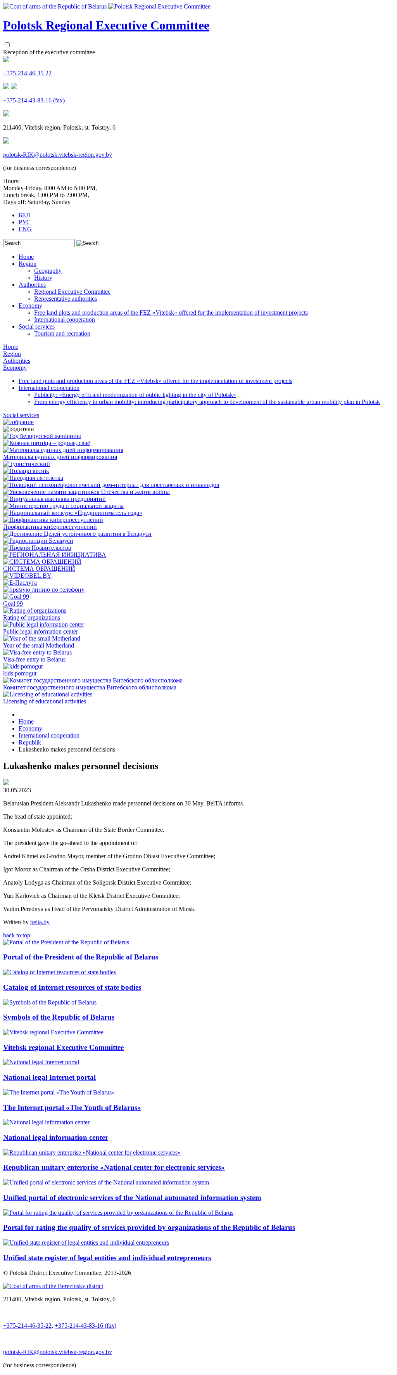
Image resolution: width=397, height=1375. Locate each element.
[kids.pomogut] (23, 666)
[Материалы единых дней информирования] (63, 450)
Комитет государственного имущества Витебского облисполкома (89, 687)
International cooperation (64, 319)
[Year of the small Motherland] (41, 638)
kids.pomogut (19, 673)
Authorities (32, 284)
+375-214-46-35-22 (27, 73)
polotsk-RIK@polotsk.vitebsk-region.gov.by (57, 154)
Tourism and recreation (62, 333)
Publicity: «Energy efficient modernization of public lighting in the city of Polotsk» (135, 394)
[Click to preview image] (6, 783)
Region (27, 263)
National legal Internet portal (49, 1077)
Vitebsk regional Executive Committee (63, 1047)
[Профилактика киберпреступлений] (53, 519)
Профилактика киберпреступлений (50, 526)
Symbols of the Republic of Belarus (58, 1017)
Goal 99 (13, 603)
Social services (37, 326)
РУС (25, 222)
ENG (25, 229)
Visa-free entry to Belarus (34, 659)
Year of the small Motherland (38, 645)
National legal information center (55, 1137)
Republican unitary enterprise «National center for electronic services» (114, 1167)
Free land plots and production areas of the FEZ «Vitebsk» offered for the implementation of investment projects (171, 312)
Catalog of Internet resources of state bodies (72, 987)
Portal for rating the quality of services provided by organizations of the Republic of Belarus (149, 1227)
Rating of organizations (31, 617)
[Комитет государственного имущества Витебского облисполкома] (93, 680)
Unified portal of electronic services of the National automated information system (132, 1197)
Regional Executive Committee (72, 291)
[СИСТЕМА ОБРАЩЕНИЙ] (42, 561)
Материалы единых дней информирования (60, 457)
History (43, 277)
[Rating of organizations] (34, 610)
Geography (48, 270)
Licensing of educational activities (44, 701)
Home (26, 256)
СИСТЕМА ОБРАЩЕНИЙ (39, 568)
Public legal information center (40, 631)
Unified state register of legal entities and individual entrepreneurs (107, 1258)
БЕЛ (24, 215)
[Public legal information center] (43, 624)
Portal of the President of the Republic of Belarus (80, 957)
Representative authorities (65, 298)
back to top (16, 935)
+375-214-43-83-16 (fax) (34, 100)
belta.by (40, 922)
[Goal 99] (16, 596)
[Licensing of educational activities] (47, 694)
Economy (30, 305)
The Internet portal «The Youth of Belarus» (72, 1107)
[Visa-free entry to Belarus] (37, 652)
